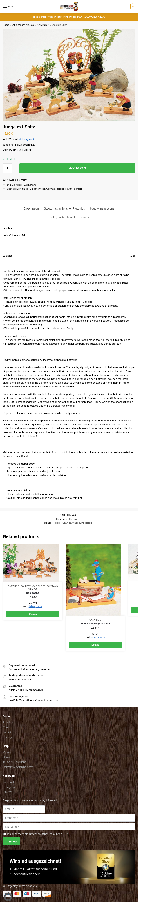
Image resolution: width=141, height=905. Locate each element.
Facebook (9, 782)
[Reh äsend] (32, 563)
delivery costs (27, 139)
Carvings (42, 25)
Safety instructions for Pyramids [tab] (64, 208)
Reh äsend (32, 592)
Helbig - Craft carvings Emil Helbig (72, 522)
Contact (7, 727)
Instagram (9, 787)
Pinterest (8, 792)
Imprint (7, 732)
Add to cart (77, 168)
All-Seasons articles (23, 25)
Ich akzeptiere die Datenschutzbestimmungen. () (38, 833)
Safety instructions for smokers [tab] (69, 217)
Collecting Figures (33, 586)
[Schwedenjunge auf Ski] (95, 580)
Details (33, 614)
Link (66, 833)
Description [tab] (31, 208)
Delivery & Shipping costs (18, 767)
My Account (10, 752)
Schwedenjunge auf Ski (95, 623)
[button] (132, 6)
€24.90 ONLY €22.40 (94, 16)
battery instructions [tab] (102, 208)
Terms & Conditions (14, 762)
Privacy (7, 737)
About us (8, 722)
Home (6, 25)
